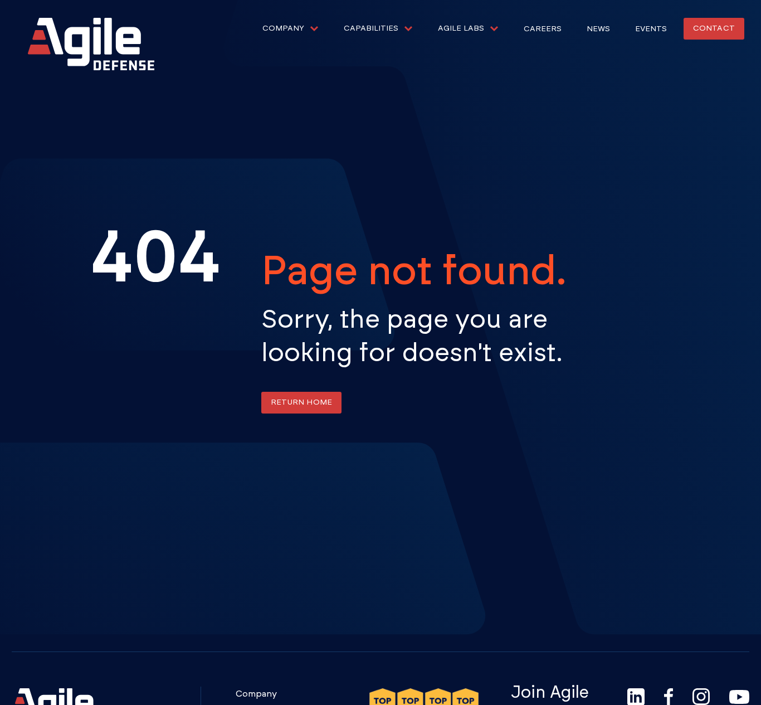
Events (651, 29)
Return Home (301, 402)
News (598, 29)
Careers (543, 29)
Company (256, 693)
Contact (714, 28)
